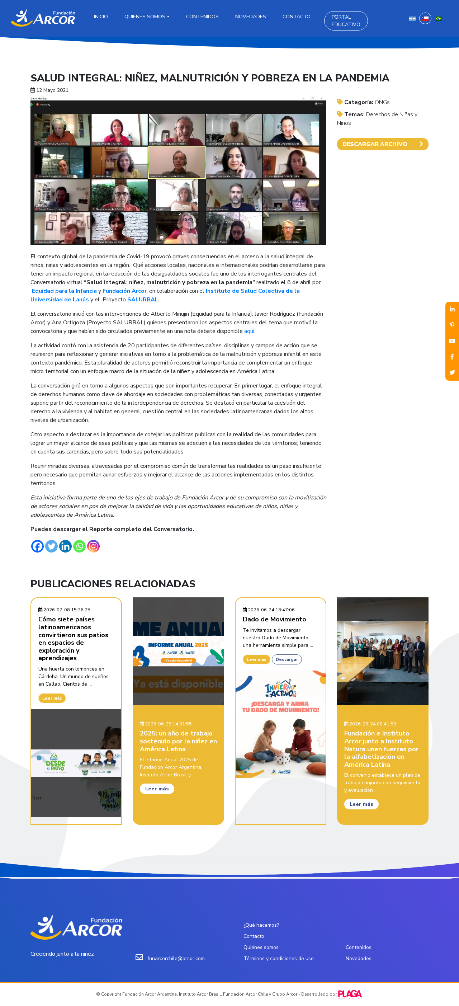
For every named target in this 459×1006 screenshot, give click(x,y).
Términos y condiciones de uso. (279, 958)
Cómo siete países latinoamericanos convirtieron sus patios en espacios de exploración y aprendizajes (73, 638)
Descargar (287, 659)
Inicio (101, 16)
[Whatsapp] (79, 546)
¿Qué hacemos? (261, 925)
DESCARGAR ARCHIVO (374, 144)
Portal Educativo (346, 21)
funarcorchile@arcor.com (176, 958)
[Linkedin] (65, 546)
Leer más (52, 698)
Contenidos (202, 16)
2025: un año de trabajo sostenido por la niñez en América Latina (178, 741)
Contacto (297, 16)
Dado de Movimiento (274, 619)
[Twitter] (51, 546)
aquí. (249, 331)
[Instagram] (93, 546)
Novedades (250, 16)
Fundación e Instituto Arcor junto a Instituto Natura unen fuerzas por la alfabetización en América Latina (381, 748)
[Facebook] (37, 546)
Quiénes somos (144, 16)
